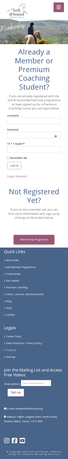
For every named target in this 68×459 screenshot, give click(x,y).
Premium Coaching (16, 287)
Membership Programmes (21, 267)
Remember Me (18, 158)
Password (12, 129)
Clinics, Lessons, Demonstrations (25, 294)
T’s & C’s (11, 350)
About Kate (12, 260)
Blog (8, 301)
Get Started (12, 280)
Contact (10, 314)
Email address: (12, 384)
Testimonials (13, 274)
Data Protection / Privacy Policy (24, 343)
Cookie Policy (13, 336)
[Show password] (55, 136)
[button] (59, 7)
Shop (9, 308)
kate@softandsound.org (29, 408)
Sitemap (10, 356)
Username (13, 115)
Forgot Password (17, 176)
